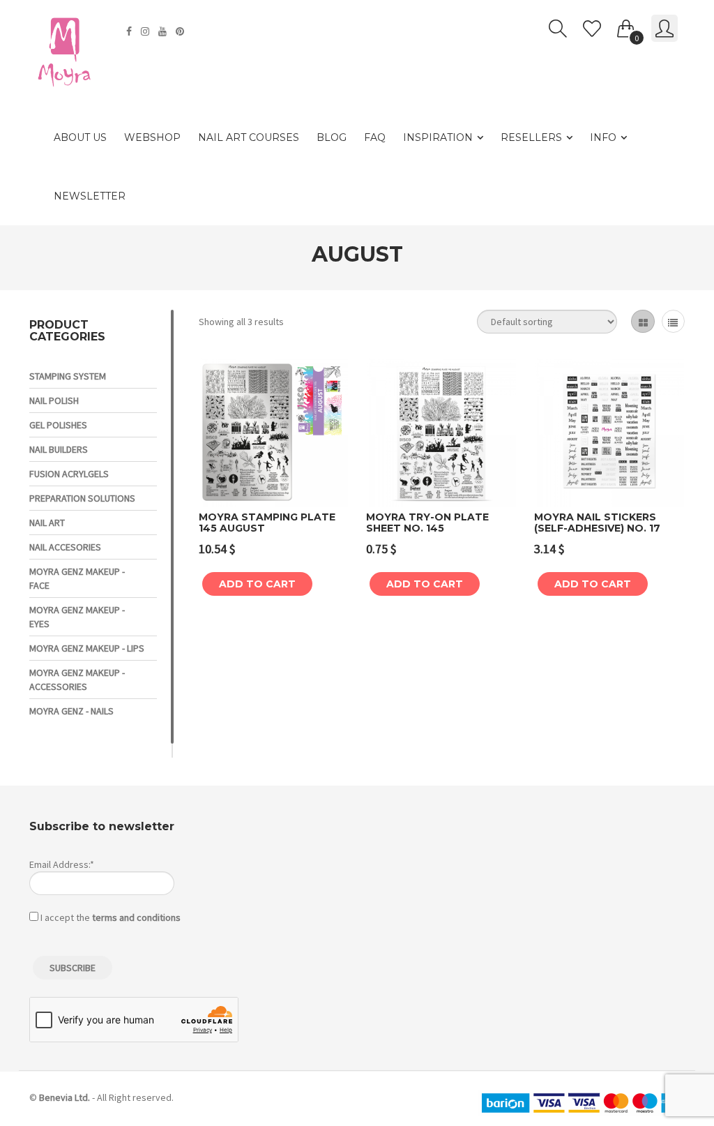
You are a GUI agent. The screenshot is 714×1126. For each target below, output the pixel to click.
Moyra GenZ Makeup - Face (77, 578)
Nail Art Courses (248, 137)
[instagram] (146, 31)
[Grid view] (642, 321)
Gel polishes (58, 425)
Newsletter (90, 196)
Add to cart (257, 584)
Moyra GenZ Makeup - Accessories (77, 679)
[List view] (673, 321)
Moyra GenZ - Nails (71, 711)
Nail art (47, 522)
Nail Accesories (65, 547)
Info (603, 137)
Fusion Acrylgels (69, 473)
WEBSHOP (152, 137)
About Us (80, 137)
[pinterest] (181, 31)
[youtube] (164, 31)
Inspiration (438, 137)
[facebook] (131, 31)
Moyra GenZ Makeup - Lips (86, 648)
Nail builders (58, 449)
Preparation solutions (82, 498)
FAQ (375, 137)
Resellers (531, 137)
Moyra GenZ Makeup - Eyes (77, 616)
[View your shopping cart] (626, 26)
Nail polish (54, 400)
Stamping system (67, 376)
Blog (332, 137)
